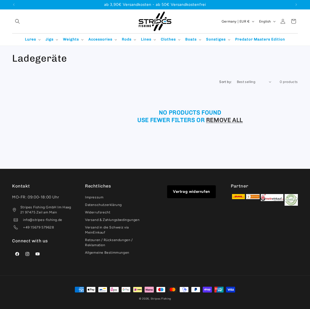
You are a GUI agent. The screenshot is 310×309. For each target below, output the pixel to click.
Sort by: (225, 82)
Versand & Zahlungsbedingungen (112, 220)
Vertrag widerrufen (191, 191)
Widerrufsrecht (97, 213)
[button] (17, 21)
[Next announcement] (296, 4)
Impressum (94, 197)
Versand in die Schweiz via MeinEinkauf (107, 230)
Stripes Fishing (161, 298)
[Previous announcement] (13, 4)
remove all (224, 119)
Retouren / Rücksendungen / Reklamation (109, 242)
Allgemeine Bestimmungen (107, 253)
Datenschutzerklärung (103, 205)
